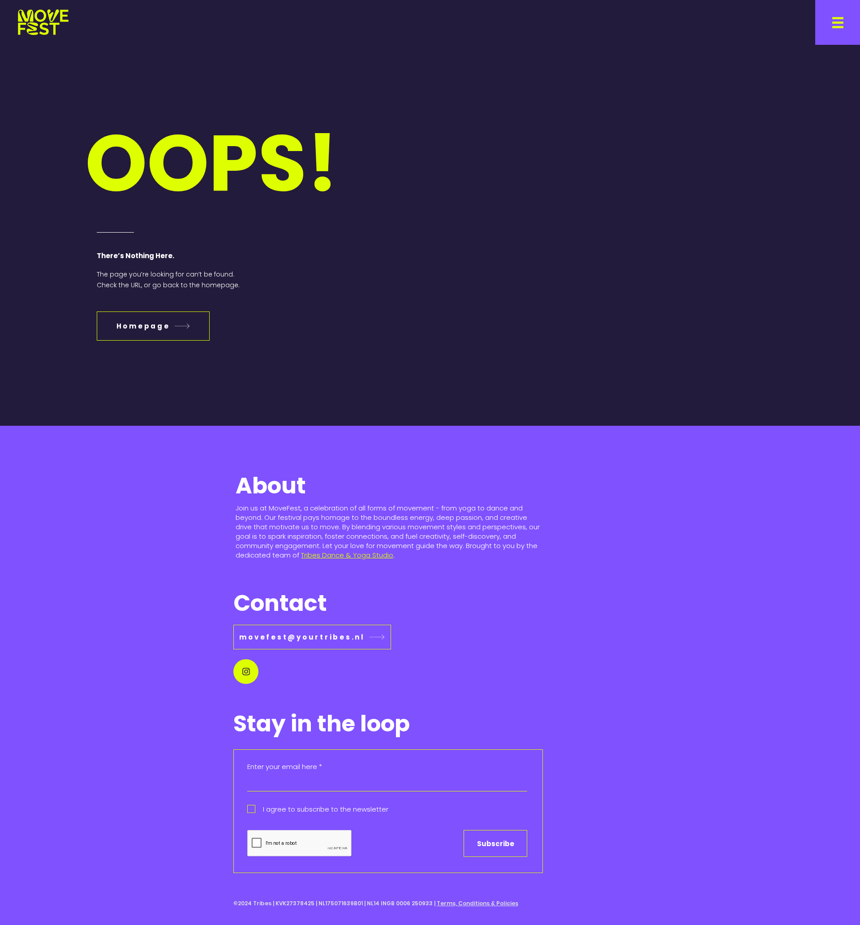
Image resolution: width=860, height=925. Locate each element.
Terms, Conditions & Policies (477, 903)
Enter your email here (282, 766)
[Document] (245, 671)
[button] (837, 22)
